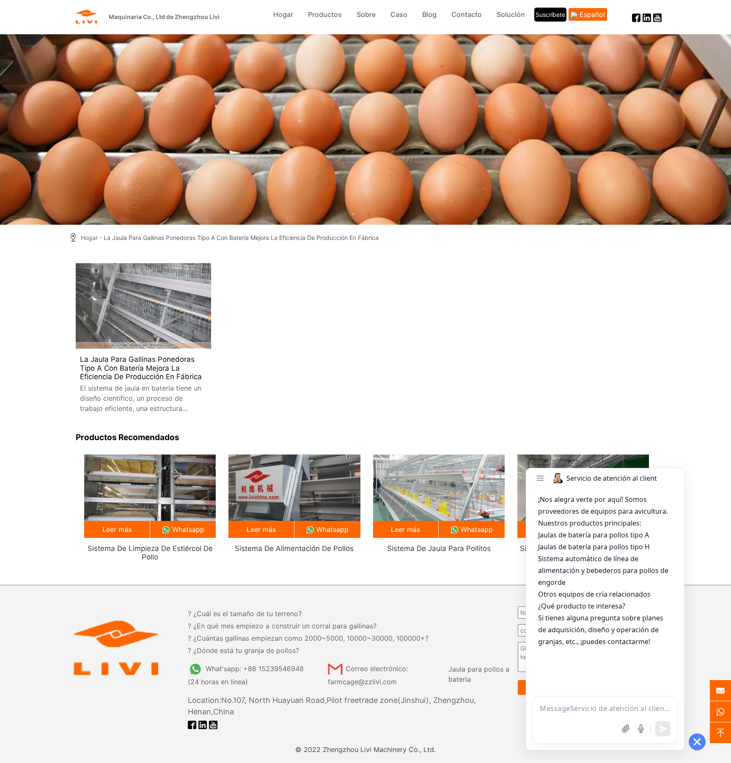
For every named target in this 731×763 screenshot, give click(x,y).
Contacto (466, 14)
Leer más (117, 529)
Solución (511, 14)
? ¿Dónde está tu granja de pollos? (243, 650)
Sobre (366, 14)
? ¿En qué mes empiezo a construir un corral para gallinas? (282, 626)
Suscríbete (550, 14)
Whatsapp (188, 529)
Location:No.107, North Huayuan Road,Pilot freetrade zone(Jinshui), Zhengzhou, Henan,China (332, 706)
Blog (429, 14)
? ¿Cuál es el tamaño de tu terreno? (245, 613)
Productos (325, 14)
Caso (398, 14)
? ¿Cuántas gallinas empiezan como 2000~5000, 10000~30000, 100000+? (308, 638)
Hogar (283, 14)
